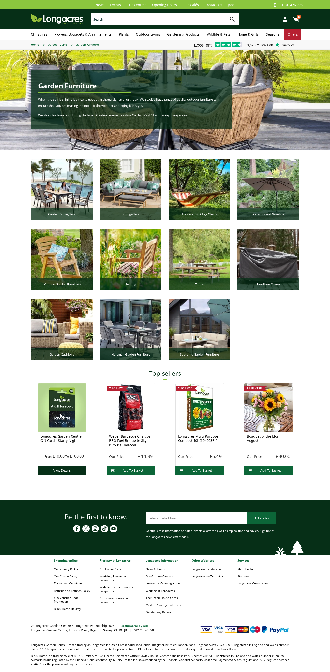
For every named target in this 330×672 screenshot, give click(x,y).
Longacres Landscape (206, 569)
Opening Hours (164, 4)
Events (115, 4)
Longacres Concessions (253, 583)
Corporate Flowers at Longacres (114, 600)
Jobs (231, 4)
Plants (124, 34)
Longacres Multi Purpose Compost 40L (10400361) (198, 438)
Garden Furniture (87, 45)
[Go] (232, 19)
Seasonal (273, 34)
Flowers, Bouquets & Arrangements (83, 34)
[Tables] (199, 259)
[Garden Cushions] (62, 329)
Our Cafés (191, 4)
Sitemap (243, 576)
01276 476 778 (291, 4)
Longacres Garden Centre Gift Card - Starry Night (61, 438)
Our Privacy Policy (66, 569)
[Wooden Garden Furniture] (62, 259)
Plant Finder (245, 569)
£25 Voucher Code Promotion (66, 600)
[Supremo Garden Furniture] (199, 329)
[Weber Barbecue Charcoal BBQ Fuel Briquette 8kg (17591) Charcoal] (131, 407)
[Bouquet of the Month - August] (268, 407)
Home (35, 45)
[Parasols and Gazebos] (268, 189)
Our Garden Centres (159, 576)
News (99, 4)
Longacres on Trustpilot (207, 576)
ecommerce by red (134, 626)
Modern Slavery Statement (164, 605)
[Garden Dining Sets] (62, 189)
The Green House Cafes (162, 598)
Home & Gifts (248, 34)
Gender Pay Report (158, 612)
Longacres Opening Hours (163, 583)
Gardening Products (183, 34)
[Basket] (294, 18)
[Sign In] (283, 19)
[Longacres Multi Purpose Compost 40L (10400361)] (200, 407)
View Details (62, 470)
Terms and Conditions (68, 583)
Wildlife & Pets (218, 34)
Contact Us (213, 4)
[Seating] (130, 259)
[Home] (57, 19)
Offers (293, 34)
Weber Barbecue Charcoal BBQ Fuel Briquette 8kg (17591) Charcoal (130, 440)
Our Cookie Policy (65, 576)
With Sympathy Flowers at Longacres (117, 589)
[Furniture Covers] (268, 259)
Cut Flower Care (110, 569)
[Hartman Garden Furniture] (130, 329)
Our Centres (136, 4)
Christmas (39, 34)
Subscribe (262, 518)
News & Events (156, 569)
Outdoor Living (148, 34)
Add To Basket (133, 470)
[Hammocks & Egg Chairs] (199, 189)
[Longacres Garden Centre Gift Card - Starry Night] (62, 407)
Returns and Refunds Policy (72, 591)
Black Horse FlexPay (67, 609)
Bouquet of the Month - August (266, 438)
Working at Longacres (160, 591)
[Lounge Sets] (130, 189)
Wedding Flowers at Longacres (113, 578)
